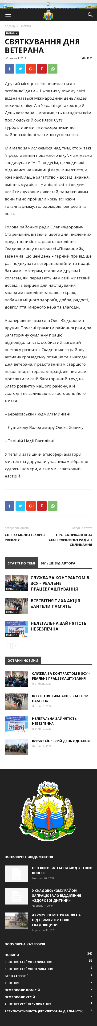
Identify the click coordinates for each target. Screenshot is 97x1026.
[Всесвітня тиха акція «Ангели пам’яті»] (16, 606)
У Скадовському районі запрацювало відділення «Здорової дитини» (56, 895)
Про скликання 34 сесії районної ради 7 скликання (70, 539)
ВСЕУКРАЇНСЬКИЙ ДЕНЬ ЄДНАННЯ (61, 741)
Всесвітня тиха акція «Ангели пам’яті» (55, 603)
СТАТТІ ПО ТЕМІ (21, 563)
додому (10, 26)
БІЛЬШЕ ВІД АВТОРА (58, 563)
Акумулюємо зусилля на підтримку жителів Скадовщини (56, 920)
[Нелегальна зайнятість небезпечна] (16, 629)
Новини (25, 26)
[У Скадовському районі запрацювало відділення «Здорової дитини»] (16, 896)
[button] (90, 14)
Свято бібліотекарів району (25, 537)
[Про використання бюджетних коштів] (16, 873)
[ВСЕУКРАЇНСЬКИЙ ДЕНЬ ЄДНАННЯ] (16, 747)
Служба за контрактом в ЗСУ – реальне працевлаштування (60, 583)
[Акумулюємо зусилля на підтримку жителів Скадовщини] (16, 920)
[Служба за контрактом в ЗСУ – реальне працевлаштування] (16, 583)
